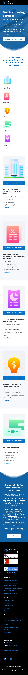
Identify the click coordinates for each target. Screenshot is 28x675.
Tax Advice (6, 608)
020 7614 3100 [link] (9, 642)
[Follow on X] (8, 659)
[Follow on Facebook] (5, 659)
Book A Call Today (14, 536)
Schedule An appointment (14, 39)
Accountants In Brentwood (10, 653)
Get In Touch (7, 629)
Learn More (7, 272)
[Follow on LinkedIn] (11, 659)
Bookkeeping (7, 603)
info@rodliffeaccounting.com (13, 645)
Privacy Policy (7, 632)
